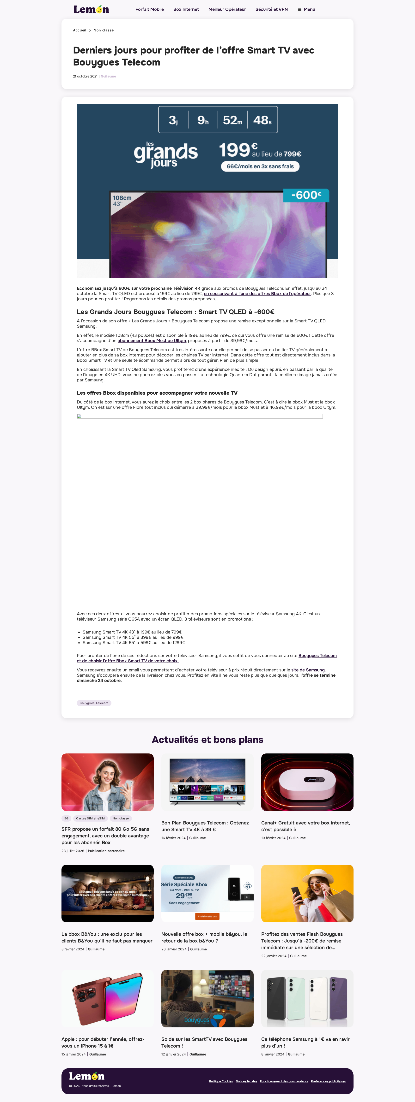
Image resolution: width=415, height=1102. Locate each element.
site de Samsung (308, 670)
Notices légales (246, 1081)
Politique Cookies (221, 1081)
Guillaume (108, 76)
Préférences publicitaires (328, 1081)
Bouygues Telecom (94, 703)
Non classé (104, 30)
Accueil (79, 30)
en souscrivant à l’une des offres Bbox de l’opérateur (257, 293)
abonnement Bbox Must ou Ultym (152, 340)
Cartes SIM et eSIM (90, 818)
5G (66, 818)
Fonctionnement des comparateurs (284, 1081)
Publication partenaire (106, 851)
